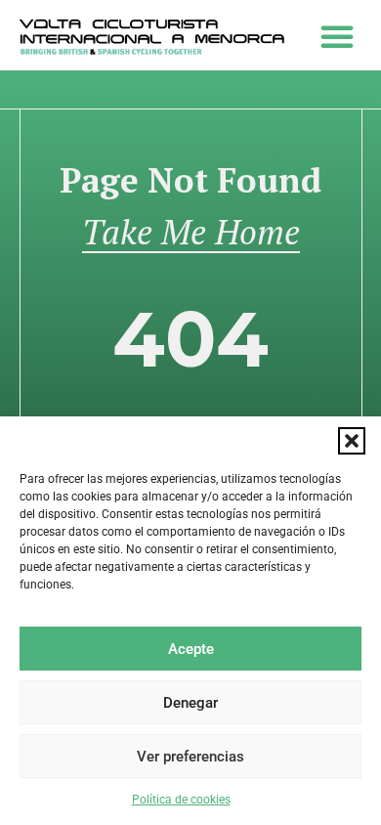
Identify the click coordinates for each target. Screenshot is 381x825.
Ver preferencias (190, 756)
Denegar (190, 703)
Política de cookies (181, 799)
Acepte (191, 649)
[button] (351, 441)
